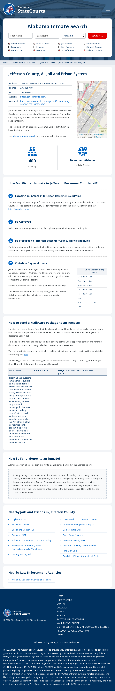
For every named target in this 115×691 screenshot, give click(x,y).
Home (60, 596)
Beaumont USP (19, 535)
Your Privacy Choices (69, 623)
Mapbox (98, 137)
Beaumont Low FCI (21, 524)
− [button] (81, 89)
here (26, 354)
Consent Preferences (70, 642)
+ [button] (81, 85)
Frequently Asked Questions (73, 630)
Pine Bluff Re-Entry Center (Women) (80, 545)
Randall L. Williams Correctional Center (81, 556)
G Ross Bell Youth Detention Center (80, 519)
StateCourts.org (24, 9)
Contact (62, 603)
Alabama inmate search (24, 136)
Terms (60, 611)
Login (60, 634)
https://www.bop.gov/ (18, 209)
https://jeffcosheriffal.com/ (33, 96)
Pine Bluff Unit (70, 550)
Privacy (61, 615)
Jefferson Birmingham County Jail (79, 524)
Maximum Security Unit (74, 540)
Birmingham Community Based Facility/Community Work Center (27, 547)
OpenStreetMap (98, 134)
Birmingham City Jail (21, 554)
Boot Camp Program (73, 535)
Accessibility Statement (70, 619)
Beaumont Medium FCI (23, 529)
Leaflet (80, 134)
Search (96, 35)
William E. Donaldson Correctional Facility (31, 540)
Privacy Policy (95, 680)
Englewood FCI (19, 519)
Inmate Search (65, 600)
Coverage (62, 607)
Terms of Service (72, 680)
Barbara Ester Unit (72, 529)
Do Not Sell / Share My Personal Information (83, 627)
